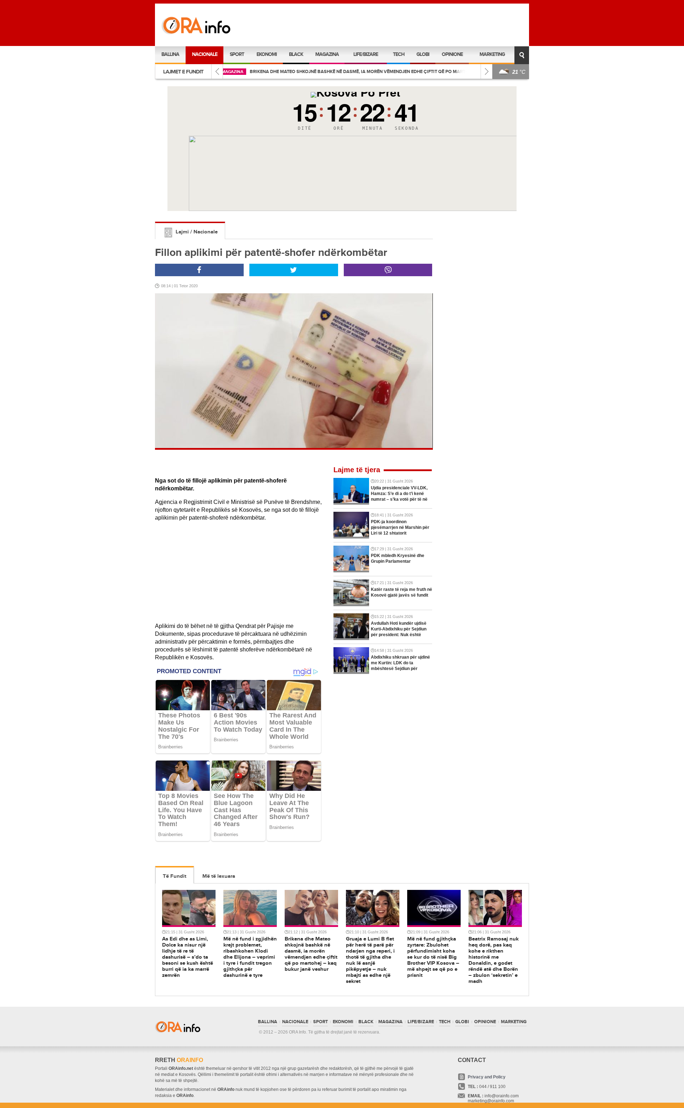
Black (296, 54)
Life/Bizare (365, 54)
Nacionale (204, 54)
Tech (398, 54)
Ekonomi (266, 54)
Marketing (492, 54)
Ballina (170, 54)
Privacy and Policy (487, 1076)
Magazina (327, 54)
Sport (237, 54)
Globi (422, 54)
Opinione (452, 54)
